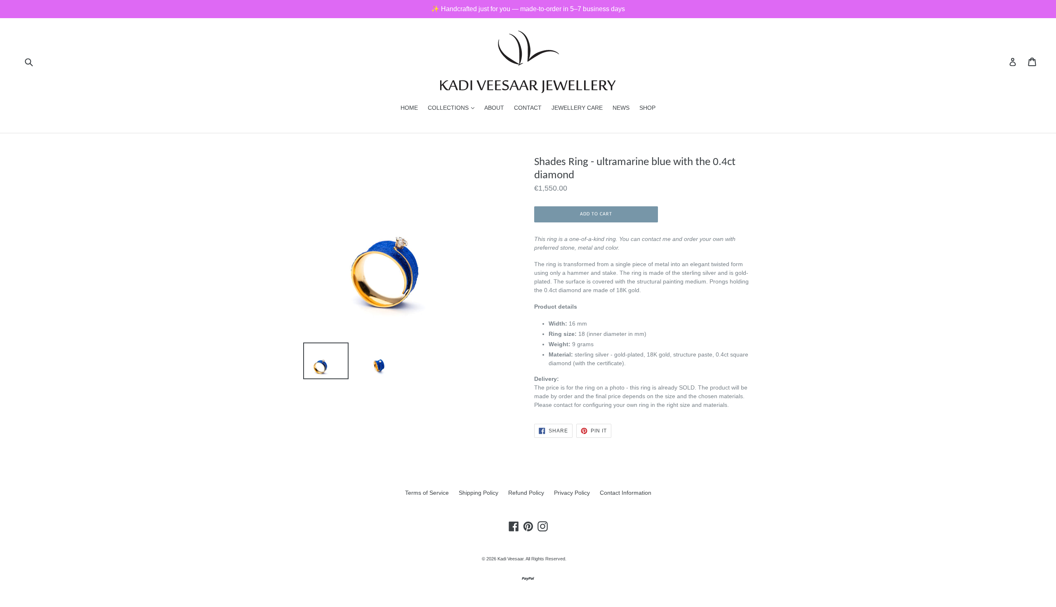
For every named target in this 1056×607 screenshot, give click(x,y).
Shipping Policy (478, 492)
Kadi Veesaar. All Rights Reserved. (531, 558)
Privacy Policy (572, 492)
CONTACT (528, 107)
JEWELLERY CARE (577, 107)
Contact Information (625, 492)
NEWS (621, 107)
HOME (409, 107)
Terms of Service (427, 492)
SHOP (647, 107)
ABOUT (494, 107)
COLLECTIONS (453, 107)
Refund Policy (526, 492)
